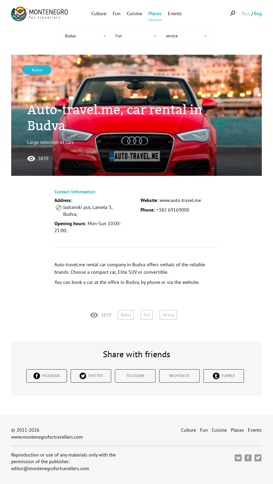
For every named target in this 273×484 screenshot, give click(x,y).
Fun (117, 13)
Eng (258, 13)
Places (155, 13)
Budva (37, 70)
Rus (246, 13)
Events (175, 13)
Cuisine (134, 13)
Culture (98, 13)
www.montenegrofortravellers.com (47, 437)
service (168, 314)
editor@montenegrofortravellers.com (50, 468)
